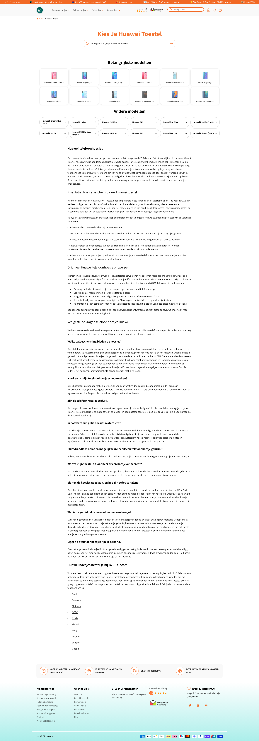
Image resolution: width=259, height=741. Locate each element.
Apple (75, 593)
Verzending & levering (46, 694)
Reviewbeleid (80, 709)
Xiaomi (75, 624)
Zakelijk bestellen (82, 698)
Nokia (75, 618)
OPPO (75, 612)
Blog (76, 717)
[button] (185, 9)
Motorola (76, 606)
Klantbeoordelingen (46, 720)
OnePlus (76, 636)
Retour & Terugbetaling (47, 705)
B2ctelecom (48, 736)
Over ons (78, 694)
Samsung (76, 600)
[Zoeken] (171, 43)
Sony (74, 630)
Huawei (55, 19)
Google (75, 648)
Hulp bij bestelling (45, 701)
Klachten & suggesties (46, 713)
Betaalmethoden (81, 713)
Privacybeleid (80, 701)
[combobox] (185, 9)
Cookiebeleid (80, 705)
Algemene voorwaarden (47, 698)
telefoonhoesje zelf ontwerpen (133, 283)
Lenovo (76, 642)
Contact (40, 717)
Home (41, 19)
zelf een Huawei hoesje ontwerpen (126, 309)
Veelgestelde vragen (46, 709)
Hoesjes (48, 19)
